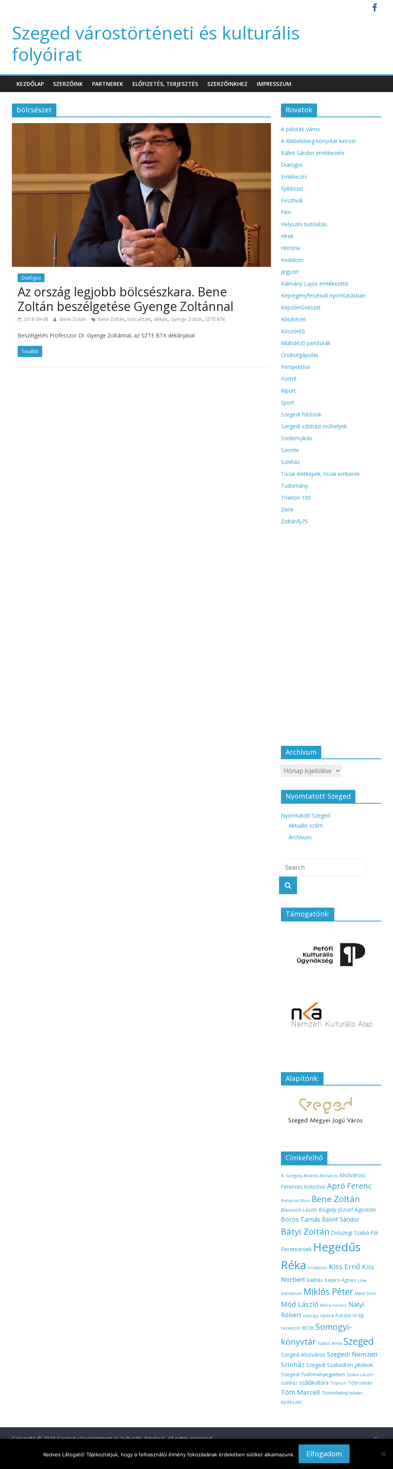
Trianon (338, 1383)
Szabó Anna (329, 1343)
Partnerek (107, 83)
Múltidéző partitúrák (305, 343)
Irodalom (292, 259)
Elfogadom (324, 1453)
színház (289, 1383)
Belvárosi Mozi (295, 1200)
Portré (289, 378)
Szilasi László (360, 1374)
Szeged (358, 1341)
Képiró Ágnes (340, 1280)
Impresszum (274, 83)
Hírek (287, 236)
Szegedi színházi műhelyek (314, 426)
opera (327, 1315)
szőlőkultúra (314, 1382)
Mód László (300, 1304)
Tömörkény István (342, 1392)
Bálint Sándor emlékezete (313, 152)
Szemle (290, 450)
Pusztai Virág (349, 1315)
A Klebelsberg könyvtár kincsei (318, 141)
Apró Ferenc (349, 1185)
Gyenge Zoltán (186, 319)
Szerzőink (68, 83)
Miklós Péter (328, 1291)
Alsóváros (328, 1175)
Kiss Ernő (344, 1267)
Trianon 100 (296, 497)
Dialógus (31, 278)
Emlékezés (294, 176)
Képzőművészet (301, 307)
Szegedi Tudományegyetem (313, 1374)
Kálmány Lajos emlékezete (314, 283)
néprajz (311, 1315)
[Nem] (383, 1454)
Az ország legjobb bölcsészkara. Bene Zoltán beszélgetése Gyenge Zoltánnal (125, 298)
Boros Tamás (300, 1219)
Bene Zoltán (74, 319)
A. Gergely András (299, 1175)
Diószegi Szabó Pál (354, 1232)
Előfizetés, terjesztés (165, 83)
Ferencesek (296, 1249)
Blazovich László (299, 1210)
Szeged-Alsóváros (303, 1354)
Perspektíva (295, 366)
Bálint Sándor (341, 1220)
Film (286, 212)
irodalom (317, 1267)
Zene (287, 509)
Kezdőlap (30, 83)
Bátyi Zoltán (305, 1231)
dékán (160, 319)
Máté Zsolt (365, 1293)
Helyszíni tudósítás (304, 224)
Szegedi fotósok (301, 414)
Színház (290, 462)
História (290, 248)
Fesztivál (291, 200)
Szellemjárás (296, 438)
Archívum (300, 837)
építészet (291, 1402)
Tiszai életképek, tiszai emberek (320, 473)
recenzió (291, 1328)
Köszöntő (293, 331)
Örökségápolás (300, 355)
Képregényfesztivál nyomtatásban (323, 295)
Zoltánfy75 (294, 521)
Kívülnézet (293, 319)
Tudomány (294, 485)
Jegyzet (290, 271)
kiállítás (315, 1280)
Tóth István (360, 1383)
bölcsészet (139, 319)
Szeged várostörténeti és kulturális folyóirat (156, 43)
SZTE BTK (215, 319)
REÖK (308, 1328)
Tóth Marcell (300, 1392)
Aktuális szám (306, 825)
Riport (288, 390)
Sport (287, 402)
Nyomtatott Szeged (305, 815)
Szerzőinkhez (227, 83)
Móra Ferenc (333, 1305)
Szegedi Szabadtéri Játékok (339, 1365)
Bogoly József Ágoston (347, 1209)
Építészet (292, 188)
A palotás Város (300, 129)
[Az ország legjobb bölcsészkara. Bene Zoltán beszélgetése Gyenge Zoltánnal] (141, 127)
